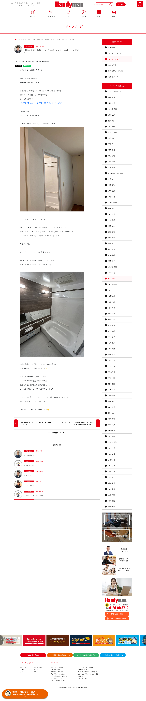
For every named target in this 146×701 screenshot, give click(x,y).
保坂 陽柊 (29, 46)
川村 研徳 (111, 460)
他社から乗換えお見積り (119, 618)
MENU (140, 5)
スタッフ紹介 (113, 65)
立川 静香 (111, 337)
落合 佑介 (111, 319)
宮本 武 (111, 477)
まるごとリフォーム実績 (85, 667)
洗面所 (84, 16)
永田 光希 (111, 238)
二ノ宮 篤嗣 (112, 267)
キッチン (32, 16)
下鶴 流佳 (29, 481)
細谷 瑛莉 (111, 355)
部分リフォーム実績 (115, 71)
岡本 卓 (111, 413)
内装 (113, 16)
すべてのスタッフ (114, 91)
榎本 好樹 (29, 471)
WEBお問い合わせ (33, 655)
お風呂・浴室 (51, 16)
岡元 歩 (111, 208)
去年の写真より (29, 455)
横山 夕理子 (112, 156)
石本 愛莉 (111, 343)
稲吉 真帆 (111, 325)
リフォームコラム (114, 53)
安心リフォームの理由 (58, 674)
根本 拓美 (111, 425)
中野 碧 (111, 179)
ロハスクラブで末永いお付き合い (87, 672)
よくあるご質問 (55, 669)
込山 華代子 (112, 284)
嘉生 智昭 (111, 127)
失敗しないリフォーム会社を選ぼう (88, 674)
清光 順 (111, 121)
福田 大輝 (111, 471)
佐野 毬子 (111, 302)
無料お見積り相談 (117, 614)
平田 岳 (111, 144)
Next (144, 640)
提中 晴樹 (111, 419)
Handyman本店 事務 (115, 173)
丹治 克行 (111, 431)
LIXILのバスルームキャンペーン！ (34, 495)
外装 (98, 16)
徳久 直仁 (111, 185)
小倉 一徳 (111, 197)
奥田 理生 (111, 162)
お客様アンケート (114, 77)
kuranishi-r (29, 461)
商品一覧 (120, 4)
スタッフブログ (113, 59)
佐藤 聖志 (111, 501)
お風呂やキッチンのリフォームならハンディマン (69, 5)
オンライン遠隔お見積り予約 (86, 655)
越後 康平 (111, 103)
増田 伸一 (111, 138)
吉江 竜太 (111, 214)
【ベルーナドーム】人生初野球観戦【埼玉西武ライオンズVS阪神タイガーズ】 (77, 423)
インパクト (27, 475)
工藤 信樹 (111, 495)
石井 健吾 (111, 261)
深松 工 (111, 290)
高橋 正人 (111, 115)
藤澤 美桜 (111, 314)
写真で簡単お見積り (60, 655)
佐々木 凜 (111, 308)
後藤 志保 (111, 296)
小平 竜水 (111, 349)
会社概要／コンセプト (58, 672)
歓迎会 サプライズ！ (30, 465)
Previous (1, 640)
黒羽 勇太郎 (29, 451)
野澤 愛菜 (111, 384)
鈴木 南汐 (111, 401)
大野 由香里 (112, 203)
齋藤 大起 (111, 226)
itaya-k (29, 491)
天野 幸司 (111, 507)
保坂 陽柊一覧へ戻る (59, 433)
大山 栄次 (111, 489)
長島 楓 (111, 243)
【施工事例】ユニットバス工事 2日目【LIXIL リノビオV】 (42, 103)
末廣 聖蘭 (111, 395)
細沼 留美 (111, 249)
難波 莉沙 (111, 232)
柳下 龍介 (111, 407)
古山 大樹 (111, 454)
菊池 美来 (111, 372)
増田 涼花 (111, 360)
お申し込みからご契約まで (59, 676)
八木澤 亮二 (112, 109)
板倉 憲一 (111, 167)
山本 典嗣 (111, 255)
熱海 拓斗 (111, 378)
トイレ (68, 16)
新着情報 (111, 47)
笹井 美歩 (111, 150)
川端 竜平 (111, 220)
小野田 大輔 (112, 132)
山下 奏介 (111, 331)
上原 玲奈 (111, 366)
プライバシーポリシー (58, 680)
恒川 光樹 (111, 436)
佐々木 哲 (111, 448)
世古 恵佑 (111, 466)
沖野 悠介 (111, 191)
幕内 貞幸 (111, 97)
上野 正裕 (111, 273)
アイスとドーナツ (29, 485)
